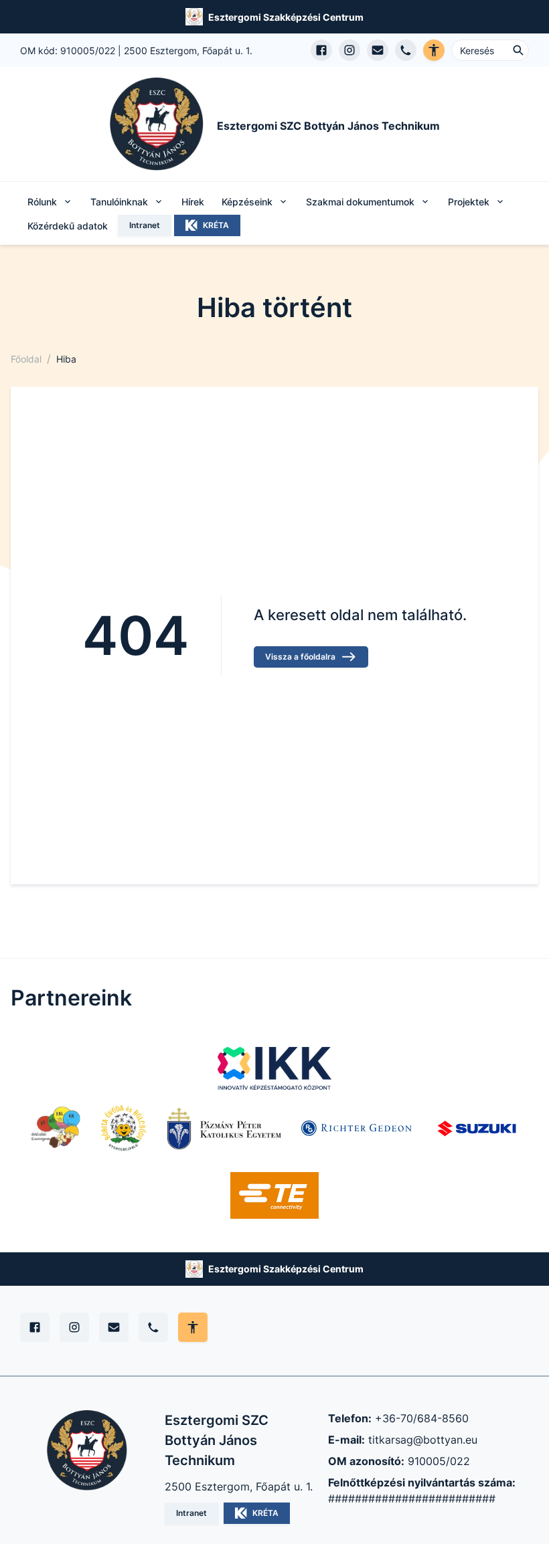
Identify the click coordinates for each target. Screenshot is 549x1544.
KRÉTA (216, 225)
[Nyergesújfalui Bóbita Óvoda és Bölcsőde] (123, 1128)
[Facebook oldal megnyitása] (321, 50)
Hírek (192, 201)
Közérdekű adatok (67, 225)
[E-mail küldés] (377, 50)
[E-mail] (114, 1327)
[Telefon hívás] (405, 50)
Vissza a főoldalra (300, 657)
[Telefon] (153, 1327)
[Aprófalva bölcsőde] (55, 1128)
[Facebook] (35, 1327)
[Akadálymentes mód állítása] (193, 1327)
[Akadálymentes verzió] (434, 50)
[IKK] (274, 1068)
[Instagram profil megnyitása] (349, 50)
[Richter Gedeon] (358, 1128)
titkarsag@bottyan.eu (422, 1439)
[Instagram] (74, 1327)
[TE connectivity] (274, 1195)
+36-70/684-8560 (422, 1418)
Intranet (144, 225)
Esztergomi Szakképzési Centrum (286, 17)
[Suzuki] (476, 1128)
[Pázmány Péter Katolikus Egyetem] (224, 1128)
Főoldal (26, 359)
